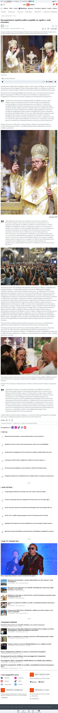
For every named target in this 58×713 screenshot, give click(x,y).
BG (55, 1)
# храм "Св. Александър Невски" (29, 423)
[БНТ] (3, 26)
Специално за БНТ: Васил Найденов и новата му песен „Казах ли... (25, 460)
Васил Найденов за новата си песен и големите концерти (18, 575)
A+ (53, 26)
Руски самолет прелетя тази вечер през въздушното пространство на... (28, 507)
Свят (10, 8)
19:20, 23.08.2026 (5, 653)
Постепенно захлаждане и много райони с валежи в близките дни (26, 468)
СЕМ (25, 706)
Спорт (16, 8)
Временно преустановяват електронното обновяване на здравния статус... (29, 531)
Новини (6, 8)
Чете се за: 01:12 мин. (20, 631)
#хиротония (16, 423)
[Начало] (1, 8)
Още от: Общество (10, 541)
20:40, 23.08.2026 (5, 657)
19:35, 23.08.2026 (11, 631)
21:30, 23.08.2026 (5, 662)
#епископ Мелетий (7, 423)
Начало (3, 15)
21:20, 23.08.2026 (11, 638)
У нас (14, 15)
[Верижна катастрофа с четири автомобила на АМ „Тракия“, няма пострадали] (4, 582)
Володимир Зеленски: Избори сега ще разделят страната (23, 656)
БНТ (2, 1)
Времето (31, 8)
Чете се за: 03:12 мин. (13, 657)
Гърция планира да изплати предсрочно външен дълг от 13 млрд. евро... (27, 499)
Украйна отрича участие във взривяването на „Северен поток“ (30, 644)
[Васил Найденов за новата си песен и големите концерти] (29, 559)
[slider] (22, 81)
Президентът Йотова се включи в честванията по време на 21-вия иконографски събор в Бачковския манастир (31, 629)
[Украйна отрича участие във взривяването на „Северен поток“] (4, 646)
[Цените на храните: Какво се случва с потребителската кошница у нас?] (4, 605)
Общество (38, 12)
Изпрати (4, 697)
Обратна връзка (19, 706)
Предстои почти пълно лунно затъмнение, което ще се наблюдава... (27, 444)
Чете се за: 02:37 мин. (13, 662)
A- (56, 26)
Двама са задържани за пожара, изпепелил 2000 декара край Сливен (31, 636)
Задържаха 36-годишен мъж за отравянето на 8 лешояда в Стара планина (28, 523)
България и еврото (40, 8)
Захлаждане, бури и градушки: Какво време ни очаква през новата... (27, 660)
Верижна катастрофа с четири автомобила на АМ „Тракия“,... (24, 436)
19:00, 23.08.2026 (5, 626)
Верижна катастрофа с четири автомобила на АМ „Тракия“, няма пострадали (30, 580)
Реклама (29, 483)
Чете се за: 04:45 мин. (13, 626)
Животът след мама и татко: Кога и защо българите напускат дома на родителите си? (32, 596)
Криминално (28, 12)
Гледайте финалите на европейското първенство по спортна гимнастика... (29, 476)
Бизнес (49, 8)
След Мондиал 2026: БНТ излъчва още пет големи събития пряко (25, 491)
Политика (20, 12)
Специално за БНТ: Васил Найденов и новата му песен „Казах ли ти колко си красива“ (30, 611)
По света (28, 645)
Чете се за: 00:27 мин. (20, 645)
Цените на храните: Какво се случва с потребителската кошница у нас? (31, 603)
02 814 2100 (35, 696)
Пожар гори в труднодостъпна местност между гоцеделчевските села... (28, 452)
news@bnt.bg (35, 698)
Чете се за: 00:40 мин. (13, 668)
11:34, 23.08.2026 (5, 668)
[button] (38, 711)
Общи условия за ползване (7, 706)
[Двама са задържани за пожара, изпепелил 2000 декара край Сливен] (4, 639)
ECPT (29, 706)
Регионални (11, 12)
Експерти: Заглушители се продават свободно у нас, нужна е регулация (22, 625)
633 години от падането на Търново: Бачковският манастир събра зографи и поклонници (31, 588)
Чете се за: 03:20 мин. (13, 653)
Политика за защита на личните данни (41, 706)
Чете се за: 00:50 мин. (20, 638)
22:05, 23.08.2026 (11, 645)
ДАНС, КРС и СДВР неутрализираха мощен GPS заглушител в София (26, 515)
